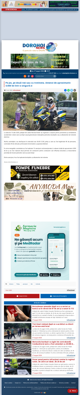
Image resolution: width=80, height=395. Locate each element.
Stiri (32, 284)
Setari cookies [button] (8, 383)
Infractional (16, 90)
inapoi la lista (23, 296)
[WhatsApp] (68, 90)
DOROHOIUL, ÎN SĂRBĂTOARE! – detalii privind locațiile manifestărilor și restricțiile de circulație (41, 9)
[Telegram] (71, 90)
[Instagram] (32, 76)
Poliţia (18, 284)
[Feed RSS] (25, 76)
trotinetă (38, 284)
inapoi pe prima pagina (60, 296)
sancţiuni (25, 284)
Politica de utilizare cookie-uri (48, 383)
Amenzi (11, 284)
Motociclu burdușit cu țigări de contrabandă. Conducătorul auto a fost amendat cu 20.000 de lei (53, 343)
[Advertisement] (40, 25)
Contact (73, 383)
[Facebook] (28, 76)
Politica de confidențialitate (30, 383)
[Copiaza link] (74, 90)
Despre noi (18, 383)
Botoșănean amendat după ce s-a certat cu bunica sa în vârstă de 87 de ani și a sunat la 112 (53, 307)
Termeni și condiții (64, 383)
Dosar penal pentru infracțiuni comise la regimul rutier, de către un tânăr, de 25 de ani (53, 360)
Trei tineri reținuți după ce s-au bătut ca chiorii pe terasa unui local (52, 325)
